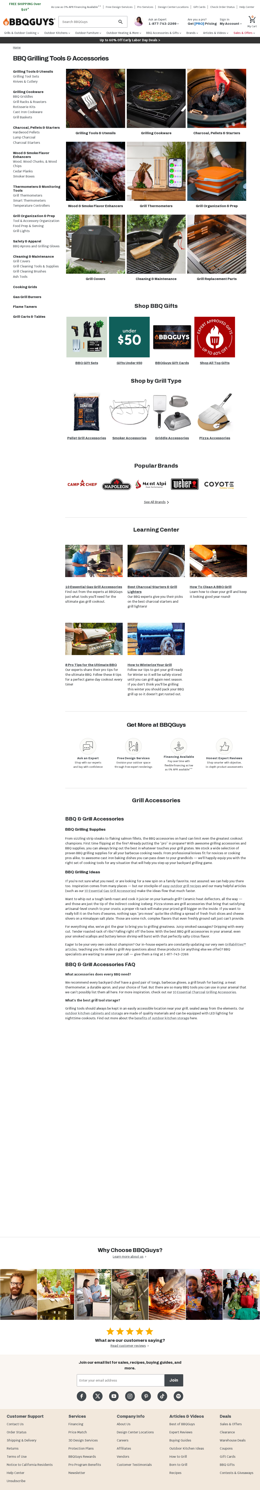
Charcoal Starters (26, 143)
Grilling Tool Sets (26, 76)
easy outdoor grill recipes (182, 886)
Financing (75, 1424)
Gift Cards (199, 7)
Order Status (16, 1432)
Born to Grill (178, 1465)
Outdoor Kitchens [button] (56, 33)
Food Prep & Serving (28, 226)
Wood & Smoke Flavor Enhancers (31, 155)
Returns (12, 1448)
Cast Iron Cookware (27, 112)
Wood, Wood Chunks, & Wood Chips (35, 163)
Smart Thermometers (29, 200)
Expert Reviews (180, 1432)
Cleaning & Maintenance (33, 256)
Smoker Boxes (24, 176)
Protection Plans (81, 1448)
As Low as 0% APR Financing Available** (76, 7)
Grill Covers (21, 261)
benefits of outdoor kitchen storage (161, 1018)
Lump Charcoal (24, 137)
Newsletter (76, 1473)
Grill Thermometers (27, 195)
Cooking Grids (25, 287)
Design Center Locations (173, 7)
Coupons (226, 1448)
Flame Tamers (25, 306)
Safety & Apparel (27, 241)
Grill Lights (21, 231)
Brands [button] (191, 33)
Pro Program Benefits (84, 1465)
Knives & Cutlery (25, 81)
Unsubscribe (16, 1481)
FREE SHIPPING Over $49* (25, 7)
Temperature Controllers (31, 205)
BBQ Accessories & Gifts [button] (162, 33)
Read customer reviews (128, 1346)
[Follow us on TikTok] (162, 1396)
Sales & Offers (231, 1424)
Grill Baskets (22, 117)
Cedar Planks (23, 171)
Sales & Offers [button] (243, 33)
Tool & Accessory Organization (36, 221)
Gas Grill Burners (27, 297)
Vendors (123, 1456)
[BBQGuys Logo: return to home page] (29, 22)
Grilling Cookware (28, 92)
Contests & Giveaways (236, 1473)
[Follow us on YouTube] (114, 1396)
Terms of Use (17, 1456)
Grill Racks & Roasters (29, 102)
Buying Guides (180, 1440)
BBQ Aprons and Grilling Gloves (36, 246)
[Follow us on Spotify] (178, 1396)
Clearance (227, 1432)
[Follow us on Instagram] (130, 1396)
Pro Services (145, 7)
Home (17, 47)
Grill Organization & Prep (34, 216)
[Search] (120, 21)
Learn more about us (128, 1256)
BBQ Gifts (227, 1465)
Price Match (77, 1432)
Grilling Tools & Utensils (33, 71)
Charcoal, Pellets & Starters (36, 127)
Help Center (15, 1473)
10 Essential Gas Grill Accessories (109, 891)
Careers (122, 1440)
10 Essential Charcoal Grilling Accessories (204, 992)
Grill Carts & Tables (29, 316)
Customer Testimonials (134, 1465)
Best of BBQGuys (182, 1424)
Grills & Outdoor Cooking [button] (20, 33)
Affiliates (124, 1448)
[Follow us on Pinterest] (146, 1396)
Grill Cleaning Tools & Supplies (36, 266)
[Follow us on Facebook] (81, 1396)
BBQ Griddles (23, 96)
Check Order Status (222, 7)
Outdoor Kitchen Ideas (186, 1448)
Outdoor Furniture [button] (87, 33)
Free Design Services (119, 7)
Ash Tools (20, 277)
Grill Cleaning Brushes (29, 271)
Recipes (175, 1473)
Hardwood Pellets (26, 132)
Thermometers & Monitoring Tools (36, 188)
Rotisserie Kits (24, 107)
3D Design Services (83, 1440)
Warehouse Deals (233, 1440)
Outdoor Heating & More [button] (122, 33)
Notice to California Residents (30, 1465)
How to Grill (178, 1456)
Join (173, 1380)
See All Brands (155, 502)
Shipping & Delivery (21, 1440)
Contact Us (15, 1424)
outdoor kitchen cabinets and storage (94, 1013)
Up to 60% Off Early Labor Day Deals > (130, 40)
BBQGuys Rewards (82, 1456)
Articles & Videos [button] (214, 33)
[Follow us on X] (97, 1396)
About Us (123, 1424)
